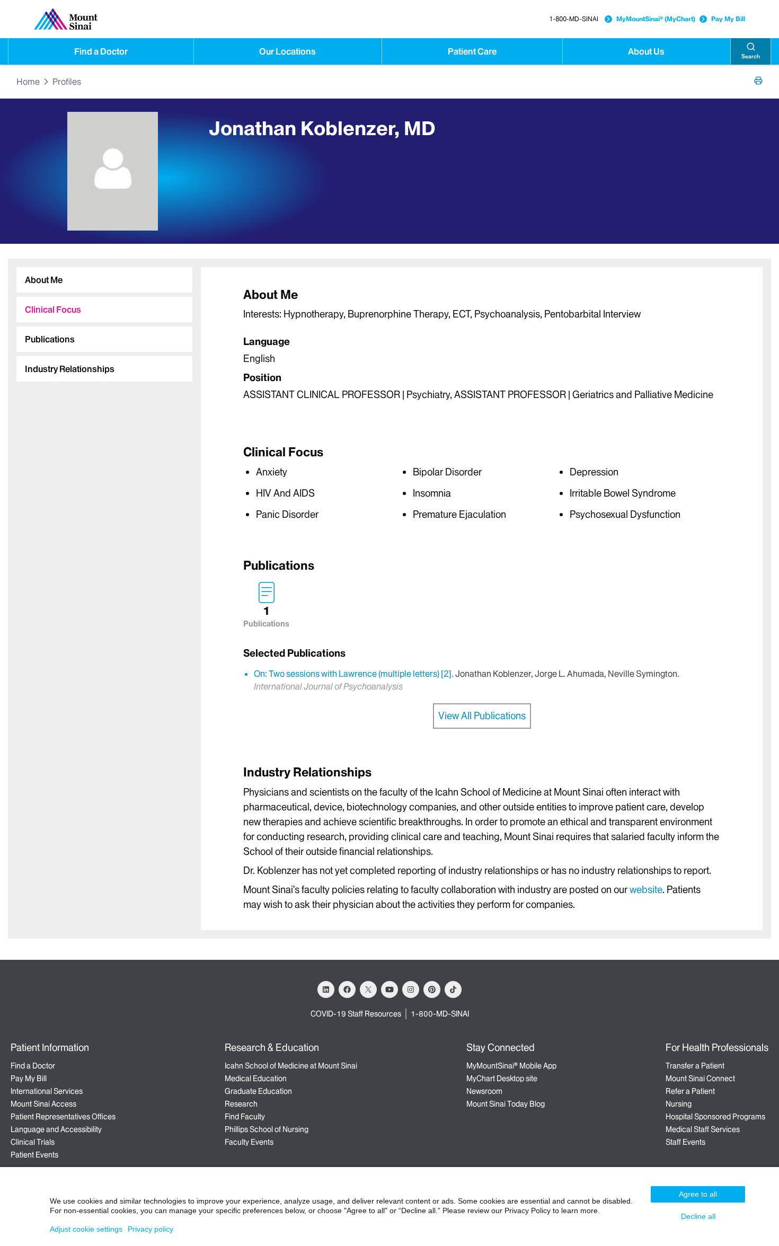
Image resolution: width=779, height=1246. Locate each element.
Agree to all (698, 1194)
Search (750, 56)
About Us (646, 51)
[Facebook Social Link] (347, 989)
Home (28, 81)
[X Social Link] (368, 989)
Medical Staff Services (703, 1129)
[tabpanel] (482, 347)
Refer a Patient (690, 1091)
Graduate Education (258, 1091)
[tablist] (100, 320)
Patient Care (472, 51)
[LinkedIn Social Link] (325, 989)
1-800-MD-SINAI (573, 19)
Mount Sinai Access (43, 1104)
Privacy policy (150, 1229)
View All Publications (482, 716)
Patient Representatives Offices (63, 1116)
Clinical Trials (33, 1142)
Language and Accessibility (56, 1129)
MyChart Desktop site (501, 1078)
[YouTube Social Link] (389, 989)
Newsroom (484, 1091)
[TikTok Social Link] (453, 989)
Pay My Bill (728, 19)
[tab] (104, 280)
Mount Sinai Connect (700, 1078)
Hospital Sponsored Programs (715, 1116)
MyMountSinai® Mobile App (511, 1066)
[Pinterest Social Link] (431, 989)
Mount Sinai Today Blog (505, 1104)
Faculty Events (249, 1142)
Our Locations (287, 51)
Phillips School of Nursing (266, 1129)
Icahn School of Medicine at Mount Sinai (291, 1066)
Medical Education (256, 1078)
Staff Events (685, 1142)
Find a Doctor (101, 51)
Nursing (679, 1104)
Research (241, 1104)
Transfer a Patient (695, 1066)
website (646, 889)
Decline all (698, 1216)
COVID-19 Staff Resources (356, 1014)
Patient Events (34, 1155)
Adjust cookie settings (86, 1229)
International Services (47, 1091)
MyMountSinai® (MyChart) (655, 19)
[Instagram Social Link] (410, 989)
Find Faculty (245, 1116)
